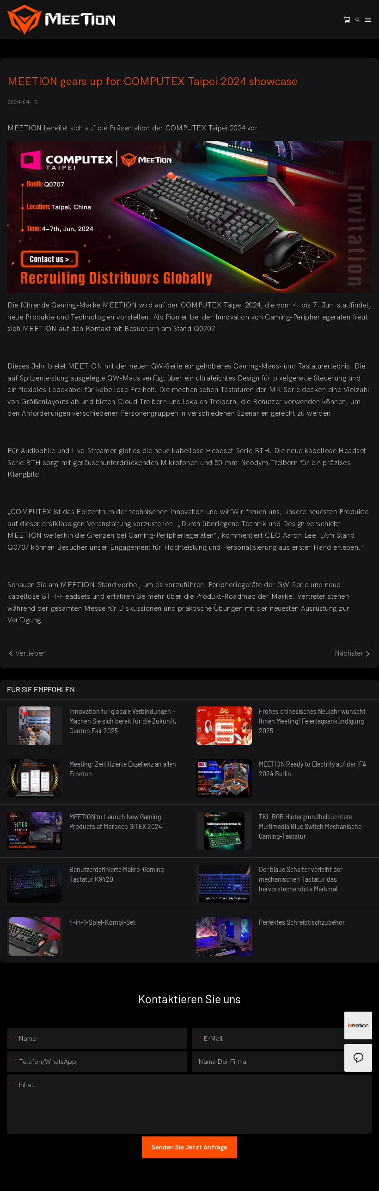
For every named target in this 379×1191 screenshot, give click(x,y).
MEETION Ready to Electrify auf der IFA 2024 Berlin (313, 769)
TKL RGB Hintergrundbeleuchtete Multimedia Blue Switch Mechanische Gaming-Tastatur (310, 826)
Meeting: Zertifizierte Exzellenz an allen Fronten (122, 769)
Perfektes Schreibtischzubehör (302, 922)
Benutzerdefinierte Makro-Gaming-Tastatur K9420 (117, 874)
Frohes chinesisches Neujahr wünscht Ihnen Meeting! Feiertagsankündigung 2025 (312, 721)
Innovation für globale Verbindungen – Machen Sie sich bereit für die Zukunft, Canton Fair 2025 (123, 721)
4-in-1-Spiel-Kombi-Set (102, 922)
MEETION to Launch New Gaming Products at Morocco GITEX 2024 (115, 821)
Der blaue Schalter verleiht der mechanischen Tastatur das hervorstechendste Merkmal (300, 879)
